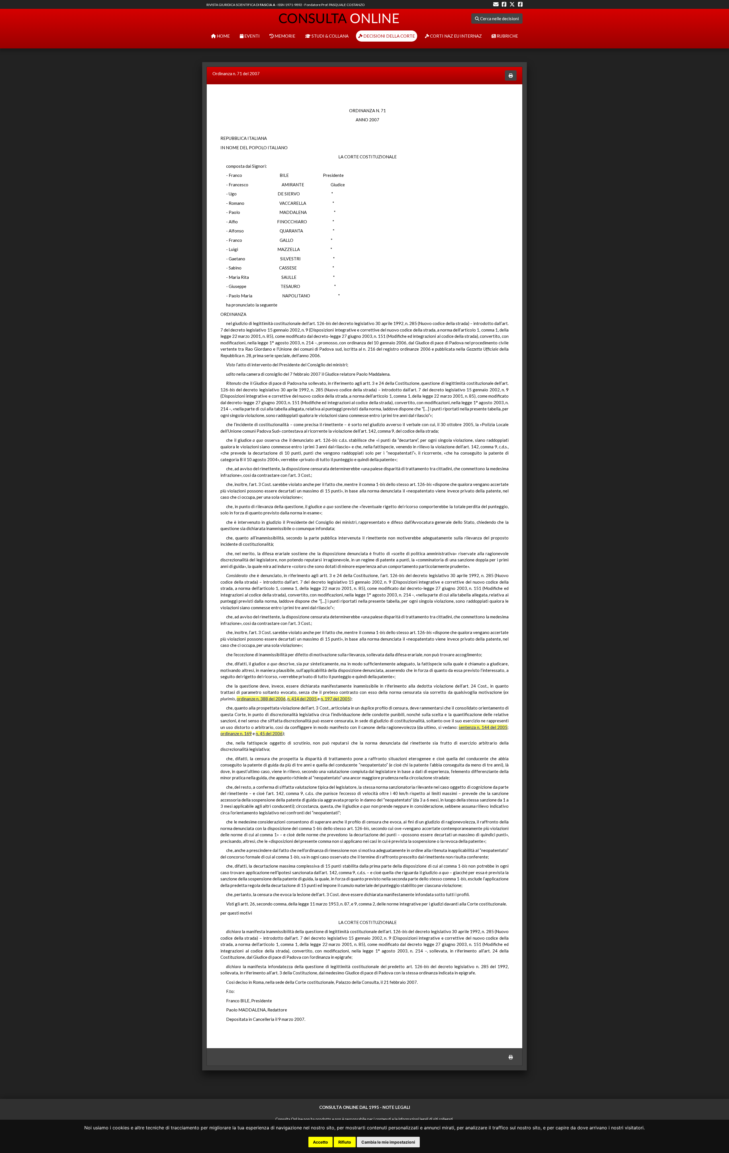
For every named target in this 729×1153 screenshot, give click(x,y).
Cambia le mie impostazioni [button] (388, 1142)
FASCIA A (267, 5)
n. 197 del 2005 (335, 698)
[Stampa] (511, 75)
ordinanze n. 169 (236, 733)
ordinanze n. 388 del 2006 (261, 698)
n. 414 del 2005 (302, 698)
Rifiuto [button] (344, 1142)
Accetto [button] (320, 1142)
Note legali (396, 1107)
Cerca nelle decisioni (499, 18)
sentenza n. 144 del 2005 (483, 727)
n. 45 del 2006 (269, 733)
